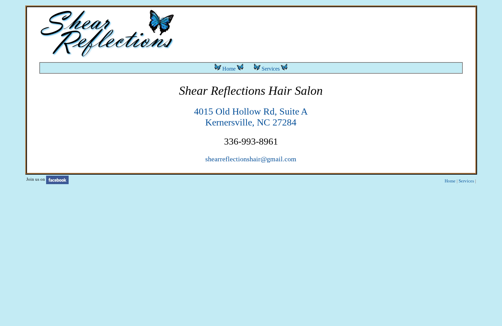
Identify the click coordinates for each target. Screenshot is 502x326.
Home (229, 69)
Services (271, 69)
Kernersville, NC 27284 (250, 122)
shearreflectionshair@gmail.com (250, 159)
